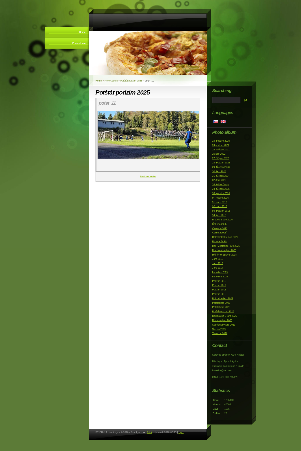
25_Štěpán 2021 (221, 149)
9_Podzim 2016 (220, 197)
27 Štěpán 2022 (220, 158)
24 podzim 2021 (220, 145)
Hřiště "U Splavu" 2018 (224, 254)
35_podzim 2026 (221, 193)
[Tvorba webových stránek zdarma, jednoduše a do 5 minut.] (144, 433)
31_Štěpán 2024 (221, 175)
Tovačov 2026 (219, 333)
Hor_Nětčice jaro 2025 (224, 250)
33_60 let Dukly (220, 184)
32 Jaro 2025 (219, 180)
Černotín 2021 (219, 228)
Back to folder (148, 176)
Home (82, 32)
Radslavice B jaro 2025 (224, 316)
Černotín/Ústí (219, 232)
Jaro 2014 (217, 267)
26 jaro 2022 (218, 153)
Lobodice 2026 (220, 276)
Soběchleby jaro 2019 (223, 324)
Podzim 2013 (219, 289)
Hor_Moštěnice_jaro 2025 (226, 245)
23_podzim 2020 (221, 140)
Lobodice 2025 (220, 272)
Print (149, 432)
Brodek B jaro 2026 (222, 219)
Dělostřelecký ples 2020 (225, 237)
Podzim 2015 (219, 294)
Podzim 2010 (219, 281)
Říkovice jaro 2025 (222, 320)
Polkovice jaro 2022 (222, 298)
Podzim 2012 (219, 285)
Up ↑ (181, 432)
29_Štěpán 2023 (221, 167)
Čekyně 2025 (219, 224)
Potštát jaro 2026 (221, 307)
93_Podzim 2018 (221, 210)
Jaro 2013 (217, 263)
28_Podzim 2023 (221, 162)
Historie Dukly (219, 241)
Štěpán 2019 (219, 329)
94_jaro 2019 (219, 215)
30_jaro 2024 (219, 171)
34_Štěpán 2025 (221, 189)
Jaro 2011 (217, 259)
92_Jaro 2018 (219, 206)
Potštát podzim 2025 (131, 80)
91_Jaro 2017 (219, 202)
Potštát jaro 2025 (221, 302)
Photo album (78, 43)
